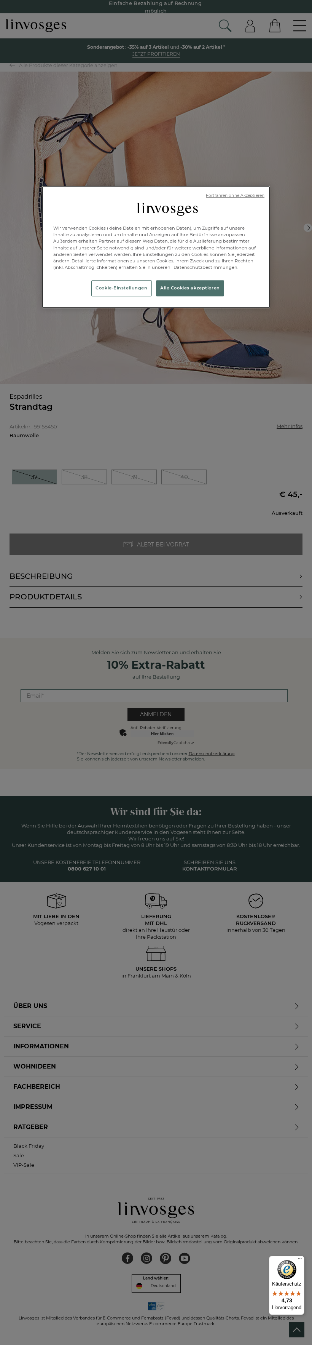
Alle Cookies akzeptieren (190, 288)
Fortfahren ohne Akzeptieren (235, 195)
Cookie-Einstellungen (121, 288)
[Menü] (299, 1260)
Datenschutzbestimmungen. (205, 267)
